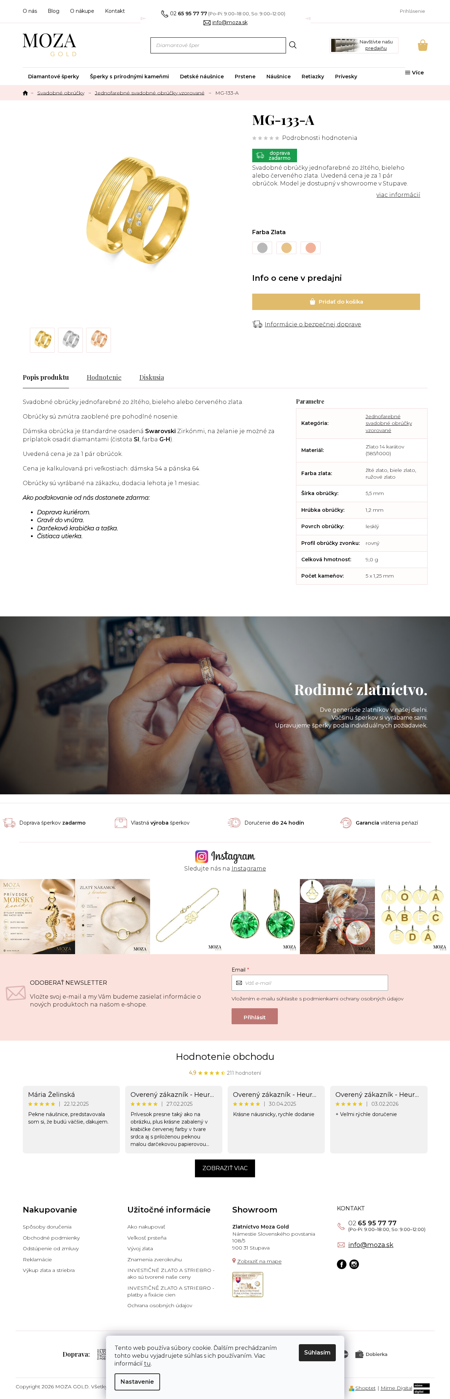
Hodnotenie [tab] (104, 377)
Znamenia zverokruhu (154, 1259)
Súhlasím (317, 1352)
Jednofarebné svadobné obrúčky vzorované (389, 423)
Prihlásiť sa (255, 1016)
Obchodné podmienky (51, 1238)
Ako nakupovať (146, 1227)
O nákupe (82, 11)
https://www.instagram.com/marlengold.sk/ (354, 1264)
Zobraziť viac (225, 1168)
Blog (53, 11)
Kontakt (115, 11)
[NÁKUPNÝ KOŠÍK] (413, 45)
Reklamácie (37, 1259)
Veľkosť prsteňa (146, 1238)
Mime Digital (396, 1388)
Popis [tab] (31, 377)
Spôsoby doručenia (47, 1227)
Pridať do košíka (336, 302)
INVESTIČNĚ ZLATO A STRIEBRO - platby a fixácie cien (170, 1291)
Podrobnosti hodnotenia (320, 138)
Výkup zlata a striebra (49, 1270)
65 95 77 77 (372, 1223)
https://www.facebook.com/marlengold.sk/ (341, 1264)
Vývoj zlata (140, 1248)
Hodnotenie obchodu (225, 1056)
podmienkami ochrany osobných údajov (353, 998)
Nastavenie (137, 1381)
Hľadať (293, 45)
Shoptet (365, 1388)
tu (147, 1363)
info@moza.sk (370, 1245)
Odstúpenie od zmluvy (51, 1248)
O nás (30, 11)
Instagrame (249, 868)
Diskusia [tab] (151, 377)
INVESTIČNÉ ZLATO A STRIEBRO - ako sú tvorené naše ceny (171, 1273)
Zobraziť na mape (259, 1261)
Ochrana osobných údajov (159, 1305)
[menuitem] (53, 76)
